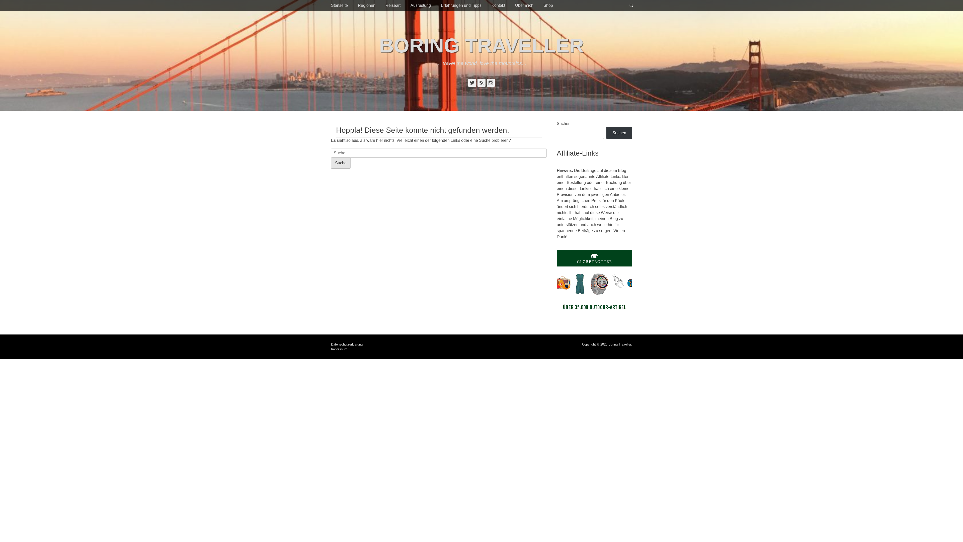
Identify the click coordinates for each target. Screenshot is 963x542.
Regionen (366, 5)
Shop (548, 5)
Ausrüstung (421, 5)
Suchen (564, 123)
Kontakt (498, 5)
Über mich (524, 5)
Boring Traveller (481, 45)
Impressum (339, 349)
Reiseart (392, 5)
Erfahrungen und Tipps (461, 5)
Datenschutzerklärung (347, 344)
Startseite (339, 5)
